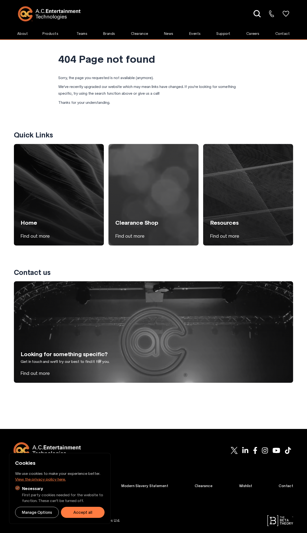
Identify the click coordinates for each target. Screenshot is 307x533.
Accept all (82, 512)
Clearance (139, 33)
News (168, 33)
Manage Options (37, 512)
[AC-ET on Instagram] (265, 450)
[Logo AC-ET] (53, 13)
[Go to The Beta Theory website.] (280, 520)
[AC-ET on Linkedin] (245, 450)
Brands (109, 33)
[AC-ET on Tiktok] (288, 450)
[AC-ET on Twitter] (234, 450)
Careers (253, 33)
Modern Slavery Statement (144, 486)
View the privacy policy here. (40, 479)
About (22, 33)
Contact (282, 33)
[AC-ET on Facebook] (255, 450)
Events (195, 33)
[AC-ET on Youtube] (276, 450)
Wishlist (245, 486)
